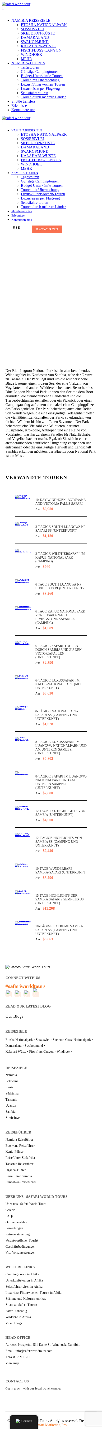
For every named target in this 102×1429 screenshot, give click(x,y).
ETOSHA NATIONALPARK (44, 25)
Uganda (10, 1105)
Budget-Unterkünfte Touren (42, 76)
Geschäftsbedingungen (20, 1246)
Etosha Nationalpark (19, 1040)
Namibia (11, 1075)
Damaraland (13, 1045)
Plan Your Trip (47, 229)
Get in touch (13, 1388)
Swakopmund (34, 1045)
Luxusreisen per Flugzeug (40, 89)
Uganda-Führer (15, 1170)
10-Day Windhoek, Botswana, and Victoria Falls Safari (61, 501)
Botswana (11, 1081)
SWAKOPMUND (35, 42)
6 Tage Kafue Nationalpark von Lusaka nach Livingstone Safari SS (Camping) (60, 617)
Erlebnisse (19, 106)
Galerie (10, 1210)
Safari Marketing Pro (51, 1425)
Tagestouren (30, 67)
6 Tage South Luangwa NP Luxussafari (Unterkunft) (59, 586)
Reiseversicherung (17, 1234)
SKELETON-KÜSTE (38, 33)
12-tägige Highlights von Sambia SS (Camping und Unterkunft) (58, 841)
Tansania (11, 1099)
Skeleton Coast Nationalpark (72, 1040)
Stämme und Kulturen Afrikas (25, 1298)
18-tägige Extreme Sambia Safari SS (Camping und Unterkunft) (59, 930)
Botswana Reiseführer (20, 1145)
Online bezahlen (16, 1222)
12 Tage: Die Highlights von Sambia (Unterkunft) (60, 813)
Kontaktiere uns (23, 110)
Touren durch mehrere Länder (43, 97)
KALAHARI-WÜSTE (38, 46)
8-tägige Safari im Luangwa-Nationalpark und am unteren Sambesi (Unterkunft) (61, 782)
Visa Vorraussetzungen (20, 1252)
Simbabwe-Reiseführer (20, 1182)
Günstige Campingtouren (40, 71)
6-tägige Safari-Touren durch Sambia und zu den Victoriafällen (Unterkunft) (58, 651)
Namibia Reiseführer (19, 1139)
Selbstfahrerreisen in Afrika (23, 1286)
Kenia (9, 1087)
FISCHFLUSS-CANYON (41, 50)
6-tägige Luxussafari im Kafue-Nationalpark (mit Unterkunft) (58, 684)
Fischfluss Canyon (41, 1051)
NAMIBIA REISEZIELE (30, 20)
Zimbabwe (12, 1118)
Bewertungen (14, 1228)
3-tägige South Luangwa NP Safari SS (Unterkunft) (60, 528)
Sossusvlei (43, 1040)
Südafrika (12, 1093)
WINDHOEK (31, 54)
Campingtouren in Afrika (22, 1274)
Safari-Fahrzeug (16, 1311)
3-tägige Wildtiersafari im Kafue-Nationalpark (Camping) (60, 557)
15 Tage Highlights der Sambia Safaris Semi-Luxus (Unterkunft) (59, 899)
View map (12, 1363)
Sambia (10, 1111)
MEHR (26, 59)
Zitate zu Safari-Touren (21, 1305)
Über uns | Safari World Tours (25, 1204)
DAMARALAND (35, 37)
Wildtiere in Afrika (18, 1317)
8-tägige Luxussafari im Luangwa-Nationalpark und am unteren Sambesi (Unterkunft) (61, 747)
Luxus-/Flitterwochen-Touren (43, 84)
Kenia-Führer (14, 1151)
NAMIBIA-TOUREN (28, 63)
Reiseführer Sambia (18, 1176)
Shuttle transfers (23, 101)
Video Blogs (13, 1323)
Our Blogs (14, 1016)
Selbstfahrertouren (34, 93)
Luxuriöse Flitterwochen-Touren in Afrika (33, 1292)
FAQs (9, 1216)
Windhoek (63, 1051)
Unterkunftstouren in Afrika (24, 1280)
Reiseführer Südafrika (20, 1158)
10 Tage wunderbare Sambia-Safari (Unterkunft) (61, 870)
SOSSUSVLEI (32, 29)
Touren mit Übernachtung (40, 80)
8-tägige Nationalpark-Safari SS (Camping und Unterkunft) (56, 715)
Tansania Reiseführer (19, 1164)
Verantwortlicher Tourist (21, 1240)
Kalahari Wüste (15, 1051)
